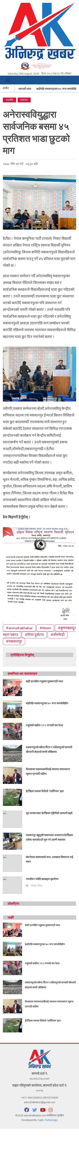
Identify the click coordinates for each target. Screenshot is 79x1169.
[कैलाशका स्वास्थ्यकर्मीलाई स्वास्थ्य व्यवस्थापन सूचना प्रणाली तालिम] (12, 775)
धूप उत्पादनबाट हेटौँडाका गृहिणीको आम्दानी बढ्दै (49, 813)
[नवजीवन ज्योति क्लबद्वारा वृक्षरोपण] (12, 885)
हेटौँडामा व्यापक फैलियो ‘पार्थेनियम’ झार (45, 791)
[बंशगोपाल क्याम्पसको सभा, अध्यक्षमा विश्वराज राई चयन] (12, 863)
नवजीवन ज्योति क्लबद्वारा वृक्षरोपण (42, 879)
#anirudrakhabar (19, 628)
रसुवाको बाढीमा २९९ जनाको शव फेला (44, 725)
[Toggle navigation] (7, 80)
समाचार (24, 100)
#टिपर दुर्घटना (34, 635)
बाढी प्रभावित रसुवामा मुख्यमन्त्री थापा (44, 681)
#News (45, 628)
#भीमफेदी (58, 635)
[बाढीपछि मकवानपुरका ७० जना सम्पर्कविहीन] (12, 709)
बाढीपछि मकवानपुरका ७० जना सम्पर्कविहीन (53, 88)
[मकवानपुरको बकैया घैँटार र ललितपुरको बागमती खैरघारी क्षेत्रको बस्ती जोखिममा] (12, 753)
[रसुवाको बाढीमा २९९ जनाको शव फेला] (12, 731)
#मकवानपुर (14, 641)
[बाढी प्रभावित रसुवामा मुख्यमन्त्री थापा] (12, 687)
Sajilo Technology (48, 1120)
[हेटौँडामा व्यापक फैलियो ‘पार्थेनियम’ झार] (12, 797)
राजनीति (9, 100)
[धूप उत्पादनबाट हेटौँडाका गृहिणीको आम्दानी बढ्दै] (12, 819)
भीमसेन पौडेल (36, 886)
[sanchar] (39, 66)
